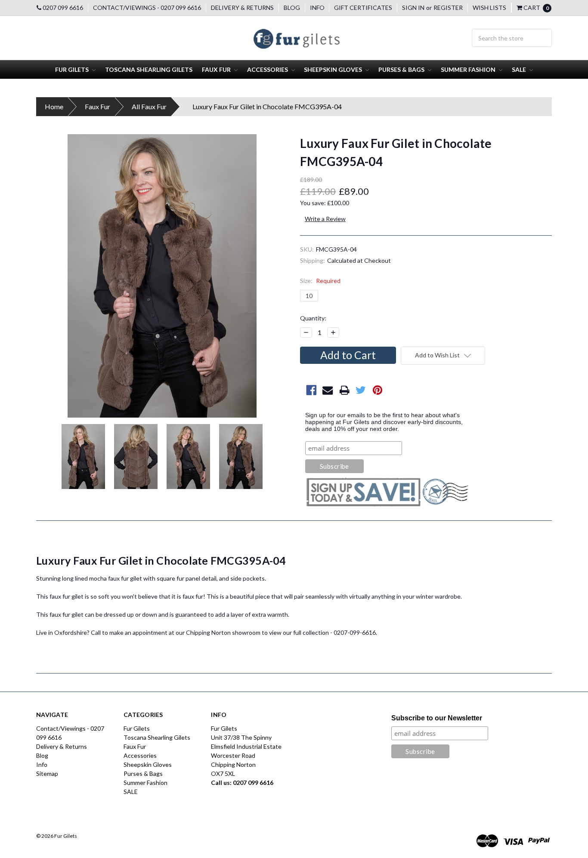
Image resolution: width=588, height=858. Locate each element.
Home (54, 106)
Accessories (268, 69)
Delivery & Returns (242, 7)
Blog (292, 7)
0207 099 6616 (62, 7)
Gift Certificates (363, 7)
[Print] (344, 390)
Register (448, 7)
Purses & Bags (402, 69)
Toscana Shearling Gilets (148, 69)
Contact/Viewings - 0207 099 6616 (147, 7)
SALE (519, 69)
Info (317, 7)
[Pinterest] (377, 390)
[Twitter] (361, 390)
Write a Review (325, 218)
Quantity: (313, 318)
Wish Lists (489, 7)
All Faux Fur (149, 106)
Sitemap (47, 773)
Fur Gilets (72, 69)
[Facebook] (311, 390)
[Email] (327, 390)
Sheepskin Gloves (333, 69)
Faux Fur (217, 69)
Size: (320, 280)
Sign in (413, 7)
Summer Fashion (469, 69)
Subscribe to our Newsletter (436, 718)
